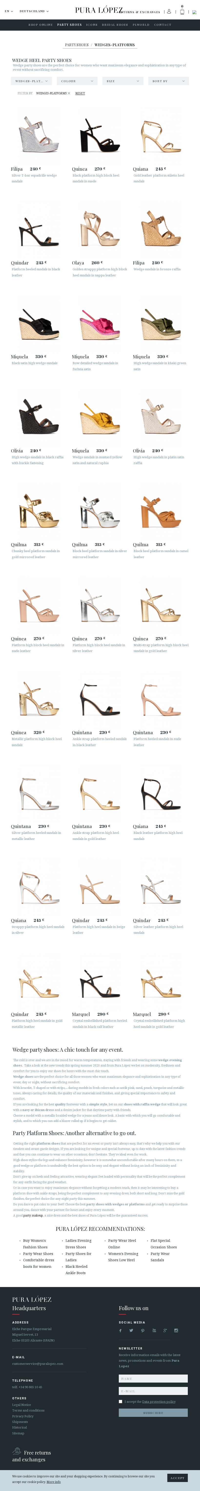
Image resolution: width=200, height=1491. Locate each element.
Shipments (20, 1422)
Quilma (19, 544)
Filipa (17, 169)
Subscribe (153, 1413)
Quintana (82, 732)
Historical (19, 1427)
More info (54, 1482)
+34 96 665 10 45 (30, 1387)
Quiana (140, 169)
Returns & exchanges (139, 12)
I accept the (150, 1401)
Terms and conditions (28, 1410)
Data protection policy (159, 1401)
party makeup (33, 1215)
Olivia (17, 450)
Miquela (19, 356)
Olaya (78, 262)
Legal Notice (21, 1405)
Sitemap (18, 1433)
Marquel (81, 1014)
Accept (177, 1478)
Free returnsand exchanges (31, 1456)
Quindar (20, 262)
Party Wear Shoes (38, 1254)
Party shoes (77, 45)
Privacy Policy (22, 1416)
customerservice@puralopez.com (37, 1364)
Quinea (79, 169)
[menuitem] (41, 25)
